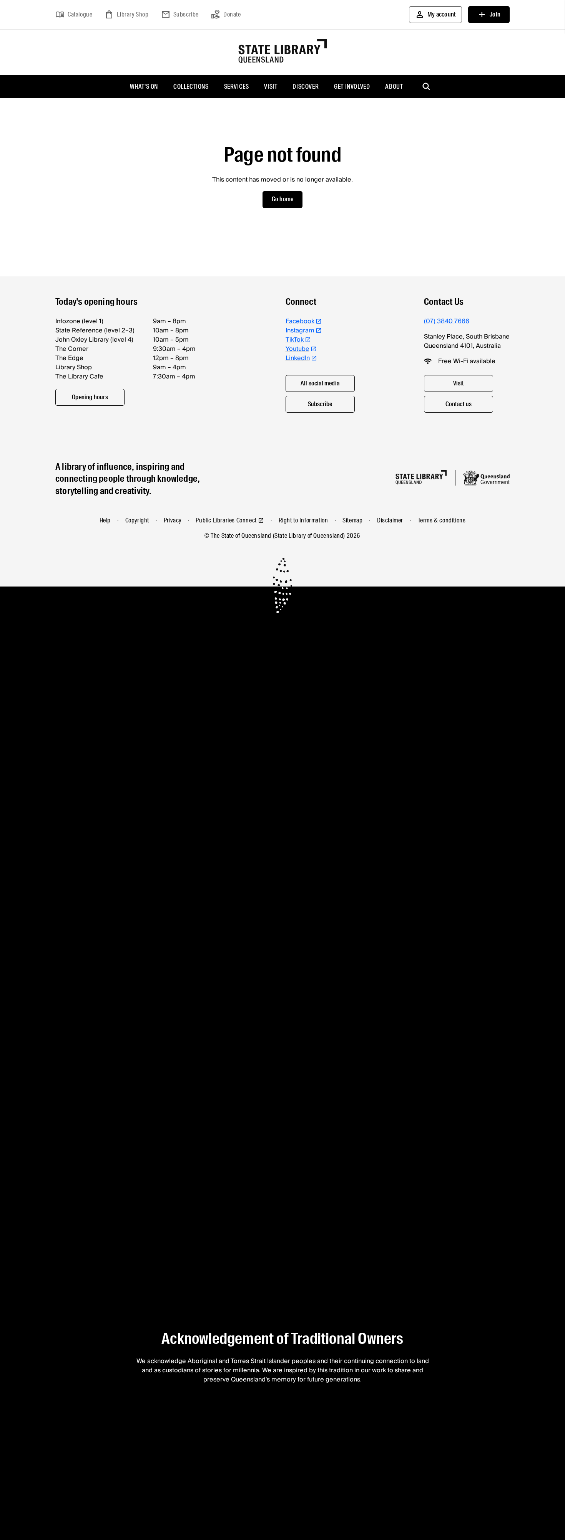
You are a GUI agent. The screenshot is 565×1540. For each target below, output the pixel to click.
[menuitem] (144, 86)
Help (105, 520)
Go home (282, 199)
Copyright (137, 520)
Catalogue (73, 14)
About (394, 87)
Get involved (352, 87)
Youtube (297, 349)
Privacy (172, 520)
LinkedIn (298, 358)
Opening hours (90, 397)
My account (435, 14)
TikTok (295, 339)
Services (236, 87)
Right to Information (303, 520)
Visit (270, 87)
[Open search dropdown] (426, 86)
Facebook (300, 321)
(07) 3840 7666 (446, 321)
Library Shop (126, 14)
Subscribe (180, 14)
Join (488, 14)
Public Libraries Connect (226, 520)
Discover (305, 87)
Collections (191, 87)
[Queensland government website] (486, 478)
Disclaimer (390, 520)
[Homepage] (421, 477)
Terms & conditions (442, 520)
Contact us (458, 404)
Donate (226, 14)
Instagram (300, 330)
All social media (320, 383)
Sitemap (352, 520)
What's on (144, 87)
